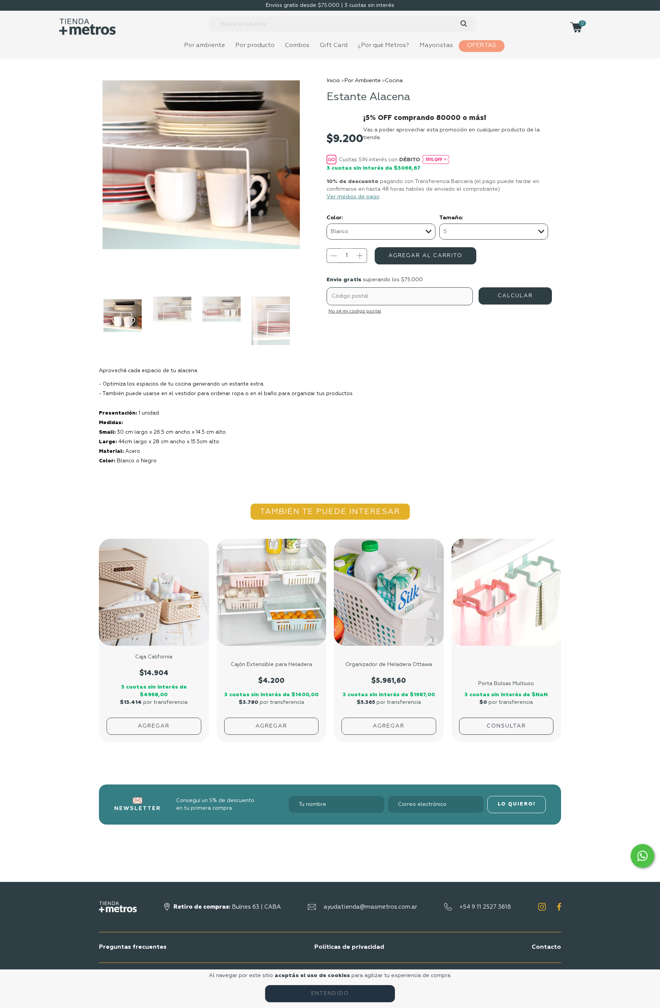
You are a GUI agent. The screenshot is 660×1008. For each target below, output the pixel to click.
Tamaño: (451, 217)
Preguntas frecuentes (133, 947)
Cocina (394, 80)
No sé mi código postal (354, 311)
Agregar (154, 726)
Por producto (255, 45)
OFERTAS (481, 45)
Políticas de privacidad (349, 947)
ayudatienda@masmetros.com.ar (370, 907)
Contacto (546, 947)
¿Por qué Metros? (383, 45)
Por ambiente (204, 45)
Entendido (330, 993)
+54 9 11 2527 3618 (485, 907)
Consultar (506, 726)
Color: (335, 217)
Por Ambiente (362, 80)
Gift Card (334, 45)
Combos (297, 45)
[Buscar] (463, 24)
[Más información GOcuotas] (435, 159)
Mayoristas (436, 45)
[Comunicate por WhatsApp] (642, 856)
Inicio (333, 80)
